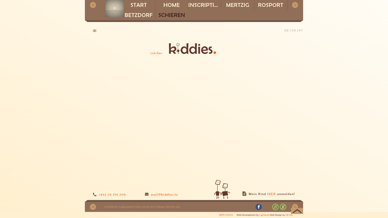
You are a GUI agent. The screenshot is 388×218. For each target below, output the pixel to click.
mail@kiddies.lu (164, 194)
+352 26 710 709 (112, 194)
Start (139, 5)
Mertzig (237, 5)
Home (171, 5)
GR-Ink (289, 214)
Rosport (270, 5)
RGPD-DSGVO (226, 214)
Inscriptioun (204, 5)
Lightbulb (264, 214)
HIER (271, 194)
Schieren (171, 15)
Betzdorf (139, 15)
